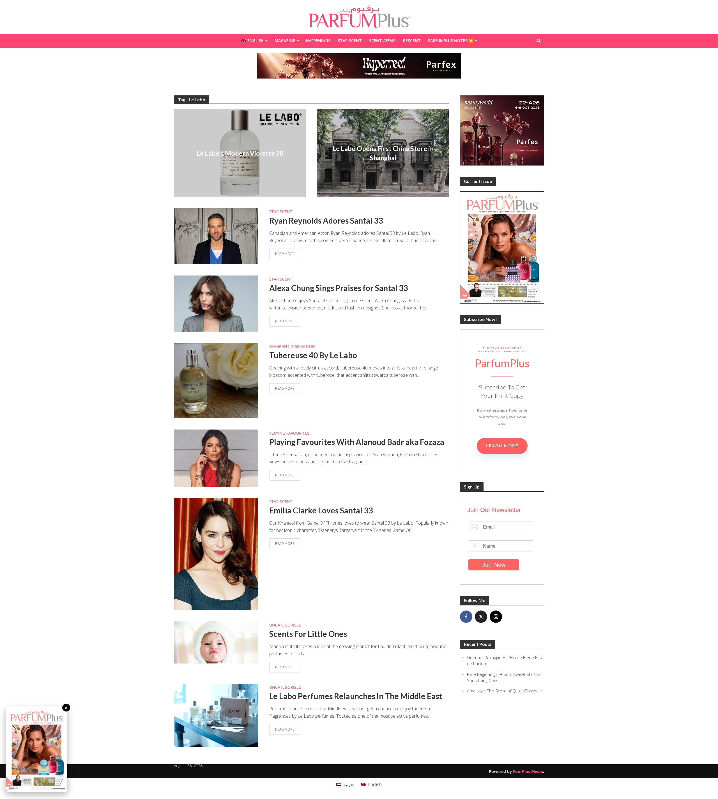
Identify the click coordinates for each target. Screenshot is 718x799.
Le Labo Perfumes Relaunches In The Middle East (355, 696)
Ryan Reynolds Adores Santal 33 (326, 220)
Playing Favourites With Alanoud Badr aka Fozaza (356, 442)
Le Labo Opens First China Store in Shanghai (383, 152)
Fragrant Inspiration (292, 347)
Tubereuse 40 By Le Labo (313, 355)
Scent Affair (382, 40)
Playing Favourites (289, 433)
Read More (284, 253)
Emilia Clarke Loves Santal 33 (321, 510)
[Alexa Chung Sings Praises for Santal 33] (216, 303)
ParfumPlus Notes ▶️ (450, 40)
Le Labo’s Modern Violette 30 (239, 153)
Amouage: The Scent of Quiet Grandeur (505, 691)
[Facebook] (466, 616)
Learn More (502, 445)
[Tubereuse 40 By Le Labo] (216, 380)
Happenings (318, 40)
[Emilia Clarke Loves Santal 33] (216, 554)
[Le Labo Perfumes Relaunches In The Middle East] (216, 715)
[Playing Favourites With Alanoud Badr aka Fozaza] (216, 457)
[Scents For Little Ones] (216, 642)
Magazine (285, 40)
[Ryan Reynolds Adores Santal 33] (216, 236)
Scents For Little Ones (308, 634)
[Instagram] (496, 616)
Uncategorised (285, 625)
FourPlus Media (528, 771)
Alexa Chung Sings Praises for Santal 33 (338, 288)
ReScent (412, 40)
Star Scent (350, 40)
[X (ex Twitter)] (481, 616)
